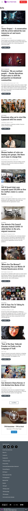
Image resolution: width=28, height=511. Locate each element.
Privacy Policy (5, 463)
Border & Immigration (5, 69)
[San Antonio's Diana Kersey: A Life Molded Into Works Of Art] (13, 371)
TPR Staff (5, 486)
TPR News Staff (6, 488)
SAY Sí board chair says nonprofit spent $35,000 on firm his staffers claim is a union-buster (13, 190)
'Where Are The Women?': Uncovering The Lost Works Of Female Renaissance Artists (13, 266)
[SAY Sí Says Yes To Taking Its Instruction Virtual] (13, 293)
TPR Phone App (6, 491)
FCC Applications (6, 477)
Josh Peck (3, 196)
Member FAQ (5, 480)
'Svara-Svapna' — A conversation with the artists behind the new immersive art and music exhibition (14, 31)
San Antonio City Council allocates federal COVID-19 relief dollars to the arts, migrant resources (12, 227)
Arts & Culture (3, 115)
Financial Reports (6, 469)
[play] (2, 509)
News (2, 26)
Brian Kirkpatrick (4, 234)
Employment (5, 458)
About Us (4, 452)
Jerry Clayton (3, 38)
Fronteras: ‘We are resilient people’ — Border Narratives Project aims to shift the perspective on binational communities (12, 75)
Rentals (4, 483)
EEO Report (5, 472)
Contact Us (5, 455)
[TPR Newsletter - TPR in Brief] (14, 416)
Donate (24, 2)
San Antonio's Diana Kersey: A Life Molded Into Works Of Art (13, 384)
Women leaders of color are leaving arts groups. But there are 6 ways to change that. (13, 154)
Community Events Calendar (8, 497)
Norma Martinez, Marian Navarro (7, 83)
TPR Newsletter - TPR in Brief (14, 427)
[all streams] (26, 509)
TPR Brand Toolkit (6, 460)
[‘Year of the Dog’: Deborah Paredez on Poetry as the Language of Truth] (13, 332)
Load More (14, 402)
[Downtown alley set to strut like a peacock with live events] (13, 106)
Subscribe (14, 432)
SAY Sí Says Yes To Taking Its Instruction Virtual (12, 306)
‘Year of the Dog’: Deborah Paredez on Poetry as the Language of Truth (11, 346)
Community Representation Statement (11, 466)
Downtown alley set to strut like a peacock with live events (13, 118)
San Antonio (3, 222)
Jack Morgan (3, 122)
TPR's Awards (5, 494)
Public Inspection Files (7, 474)
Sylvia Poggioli (4, 271)
